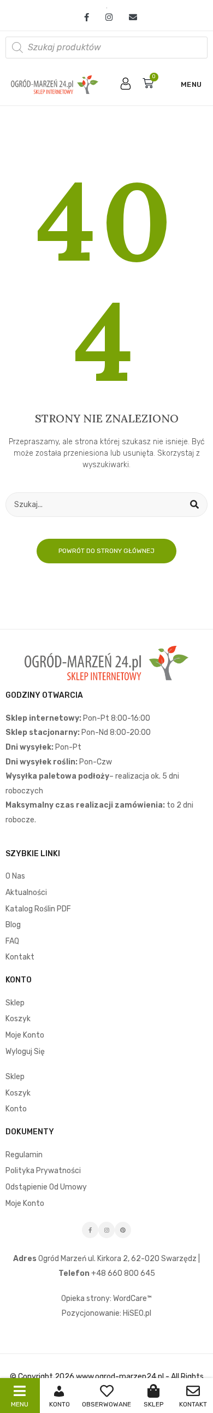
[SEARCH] (194, 504)
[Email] (129, 17)
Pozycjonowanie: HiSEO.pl (106, 1313)
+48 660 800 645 (122, 1273)
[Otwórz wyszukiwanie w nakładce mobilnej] (106, 47)
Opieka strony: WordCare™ (106, 1298)
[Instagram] (109, 17)
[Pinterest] (123, 1230)
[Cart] (148, 83)
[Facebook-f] (90, 1230)
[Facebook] (86, 17)
